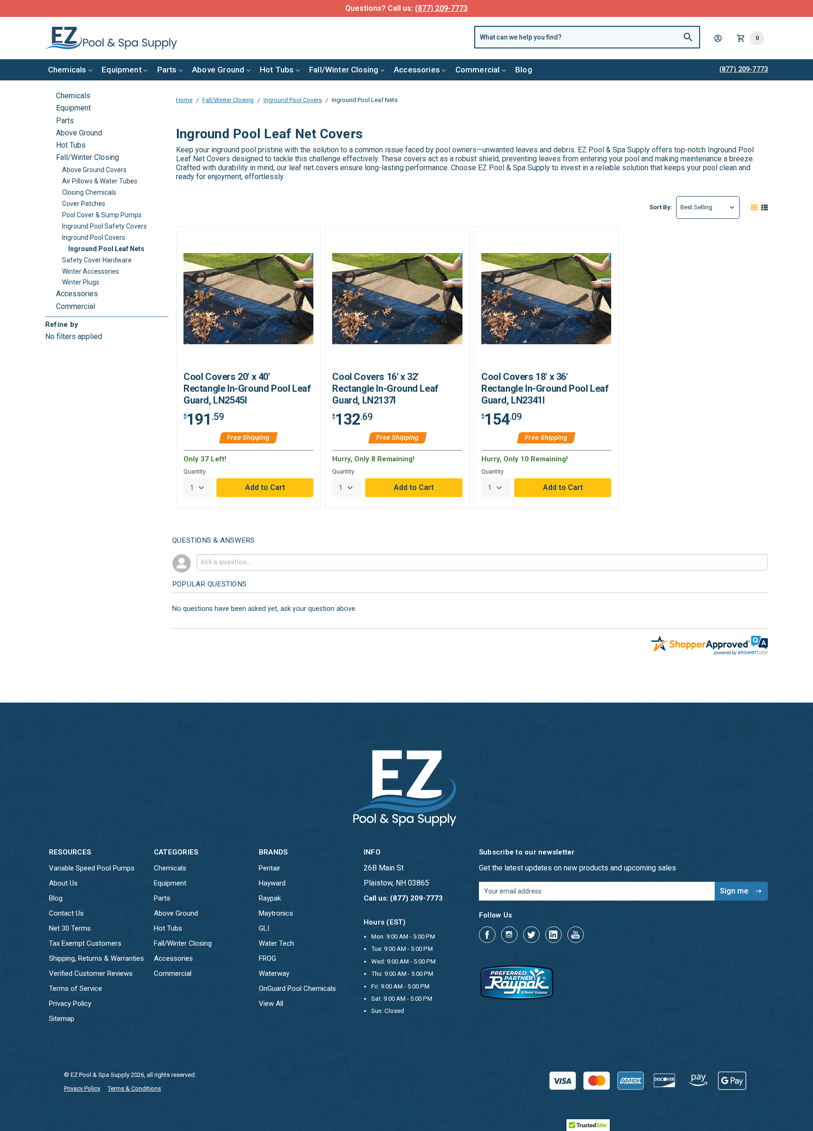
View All (271, 1003)
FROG (267, 958)
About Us (63, 883)
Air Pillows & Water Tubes (99, 181)
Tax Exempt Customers (85, 943)
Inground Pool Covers (93, 237)
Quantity (194, 471)
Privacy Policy (70, 1003)
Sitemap (61, 1018)
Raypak (270, 898)
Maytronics (276, 913)
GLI (264, 928)
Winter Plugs (80, 282)
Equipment (122, 69)
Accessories (417, 69)
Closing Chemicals (89, 192)
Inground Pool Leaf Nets (106, 249)
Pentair (269, 868)
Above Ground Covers (94, 170)
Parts (167, 69)
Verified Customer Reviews (91, 973)
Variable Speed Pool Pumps (92, 868)
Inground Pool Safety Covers (104, 226)
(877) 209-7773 (441, 8)
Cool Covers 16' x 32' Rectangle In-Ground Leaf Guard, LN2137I (385, 388)
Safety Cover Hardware (97, 260)
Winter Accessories (90, 271)
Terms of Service (75, 988)
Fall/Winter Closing (343, 69)
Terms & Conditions (134, 1088)
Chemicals (67, 69)
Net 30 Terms (70, 928)
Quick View (248, 302)
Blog (523, 69)
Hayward (272, 883)
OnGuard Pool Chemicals (297, 988)
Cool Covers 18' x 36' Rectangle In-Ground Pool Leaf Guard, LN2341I (544, 388)
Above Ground (218, 69)
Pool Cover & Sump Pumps (102, 215)
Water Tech (276, 943)
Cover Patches (83, 203)
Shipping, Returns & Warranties (96, 958)
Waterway (274, 973)
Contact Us (66, 913)
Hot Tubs (277, 69)
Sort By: (660, 207)
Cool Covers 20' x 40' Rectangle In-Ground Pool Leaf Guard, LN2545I (247, 388)
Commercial (477, 69)
